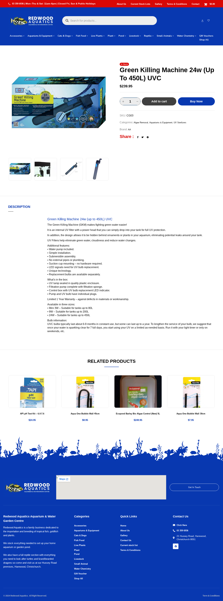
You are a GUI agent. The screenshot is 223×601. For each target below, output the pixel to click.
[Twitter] (142, 137)
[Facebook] (137, 137)
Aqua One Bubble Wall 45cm (85, 413)
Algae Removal (141, 122)
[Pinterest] (148, 137)
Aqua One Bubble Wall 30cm (190, 413)
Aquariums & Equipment (160, 122)
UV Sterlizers (180, 122)
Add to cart (159, 101)
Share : (127, 136)
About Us (121, 4)
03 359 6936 (18, 3)
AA (129, 129)
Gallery (158, 4)
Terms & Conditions (177, 4)
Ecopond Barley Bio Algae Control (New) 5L (138, 413)
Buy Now (196, 101)
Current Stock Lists (140, 4)
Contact (195, 4)
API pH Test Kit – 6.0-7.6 (32, 413)
